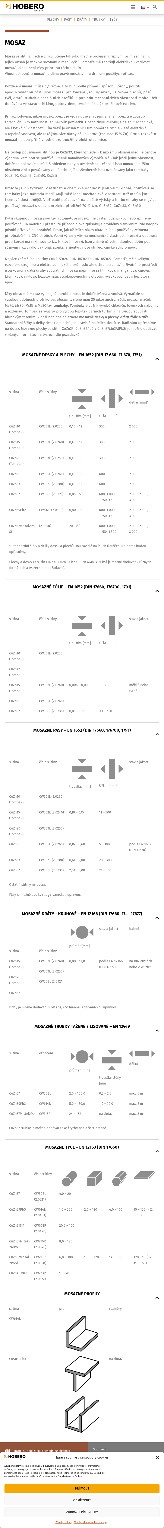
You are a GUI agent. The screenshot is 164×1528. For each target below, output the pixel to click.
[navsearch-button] (155, 7)
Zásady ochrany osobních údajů (90, 1522)
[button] (157, 1457)
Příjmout (82, 1488)
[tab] (82, 354)
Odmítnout (82, 1500)
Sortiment (100, 1449)
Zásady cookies (64, 1522)
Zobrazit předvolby (82, 1512)
